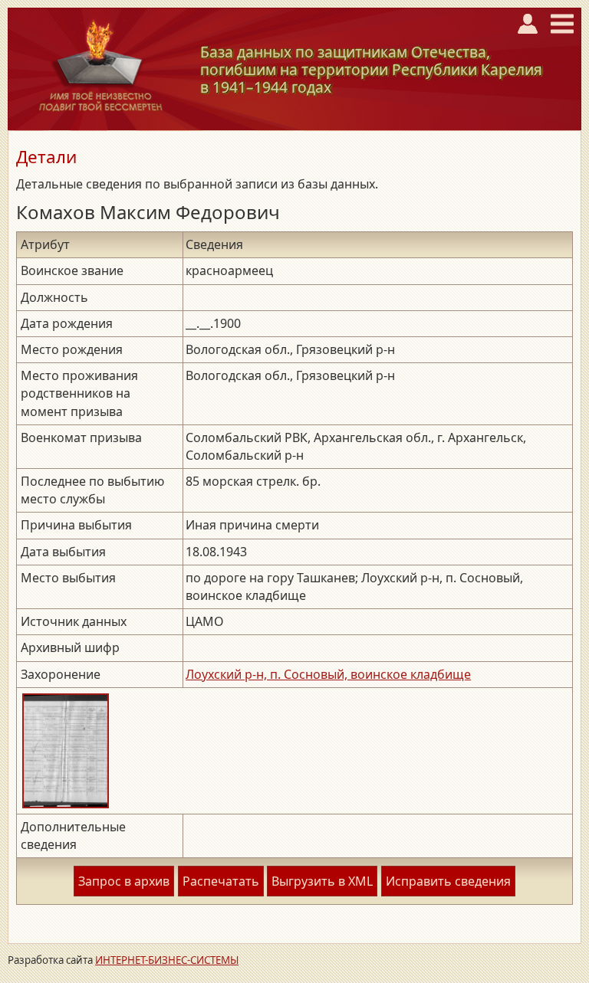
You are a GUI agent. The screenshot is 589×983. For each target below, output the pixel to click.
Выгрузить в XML (322, 881)
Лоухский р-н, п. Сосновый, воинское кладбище (328, 674)
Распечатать (221, 881)
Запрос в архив (123, 881)
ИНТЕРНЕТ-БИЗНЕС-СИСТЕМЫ (167, 960)
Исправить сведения (448, 881)
